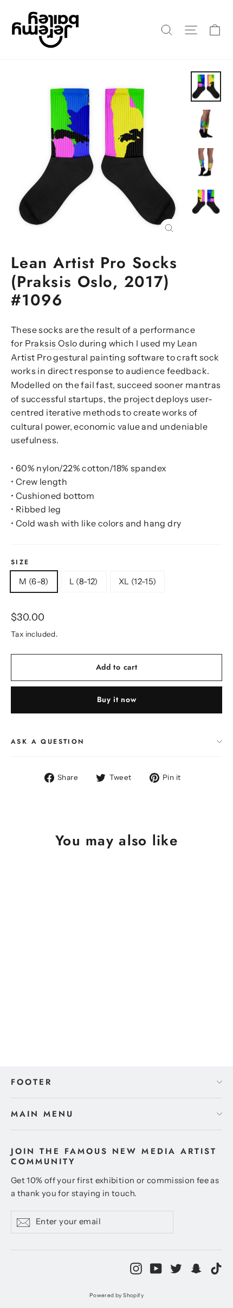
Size (20, 562)
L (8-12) (83, 581)
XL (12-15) (138, 581)
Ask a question (48, 741)
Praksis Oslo (51, 343)
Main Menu (42, 1114)
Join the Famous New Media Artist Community (114, 1155)
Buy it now (117, 699)
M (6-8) (34, 581)
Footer (31, 1082)
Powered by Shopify (116, 1295)
